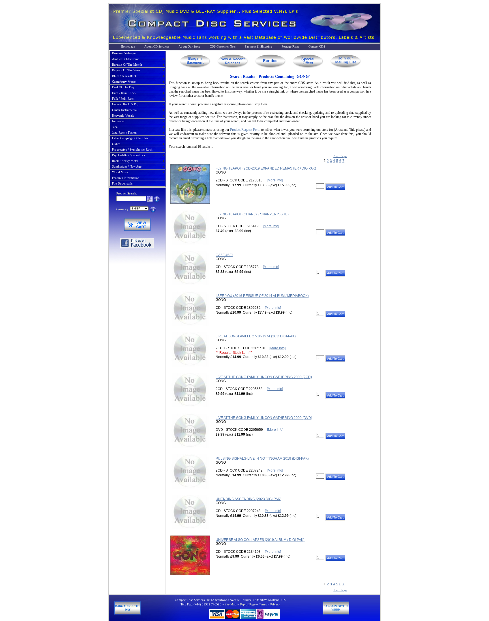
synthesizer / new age (126, 166)
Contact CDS (316, 46)
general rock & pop (125, 104)
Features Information (126, 177)
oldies (116, 143)
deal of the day (123, 87)
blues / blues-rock (124, 76)
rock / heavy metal (125, 160)
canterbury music (124, 81)
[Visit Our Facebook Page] (137, 247)
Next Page (340, 156)
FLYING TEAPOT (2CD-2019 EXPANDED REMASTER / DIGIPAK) (266, 168)
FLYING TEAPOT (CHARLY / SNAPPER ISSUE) (252, 214)
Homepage (128, 46)
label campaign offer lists (130, 138)
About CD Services (156, 46)
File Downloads (122, 183)
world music (120, 172)
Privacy (275, 604)
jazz (114, 127)
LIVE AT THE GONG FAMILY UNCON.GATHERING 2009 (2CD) (264, 377)
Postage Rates (290, 46)
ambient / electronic (125, 59)
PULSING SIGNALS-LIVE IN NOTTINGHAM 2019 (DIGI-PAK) (262, 459)
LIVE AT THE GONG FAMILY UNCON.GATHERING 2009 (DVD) (264, 418)
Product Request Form (245, 130)
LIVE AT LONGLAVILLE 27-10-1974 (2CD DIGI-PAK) (256, 336)
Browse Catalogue (124, 53)
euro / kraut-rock (124, 93)
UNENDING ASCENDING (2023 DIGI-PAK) (248, 499)
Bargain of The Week (336, 608)
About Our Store (189, 46)
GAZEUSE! (224, 255)
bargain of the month (127, 64)
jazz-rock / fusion (124, 132)
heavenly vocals (123, 115)
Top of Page (248, 604)
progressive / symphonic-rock (132, 149)
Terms (263, 604)
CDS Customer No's (222, 46)
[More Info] (275, 180)
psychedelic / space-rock (128, 155)
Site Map (230, 604)
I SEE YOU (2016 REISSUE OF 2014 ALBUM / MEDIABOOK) (262, 296)
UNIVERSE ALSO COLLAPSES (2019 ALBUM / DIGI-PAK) (260, 540)
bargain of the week (126, 70)
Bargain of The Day (127, 608)
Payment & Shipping (258, 46)
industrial (118, 121)
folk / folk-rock (123, 98)
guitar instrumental (125, 110)
